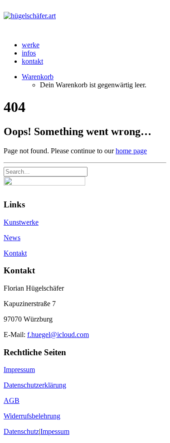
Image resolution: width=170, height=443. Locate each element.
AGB (11, 400)
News (12, 238)
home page (131, 151)
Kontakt (15, 253)
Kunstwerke (21, 222)
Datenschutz (21, 431)
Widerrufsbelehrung (32, 416)
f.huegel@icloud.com (58, 334)
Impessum (54, 431)
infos (29, 53)
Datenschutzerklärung (35, 385)
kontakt (32, 61)
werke (30, 45)
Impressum (19, 369)
